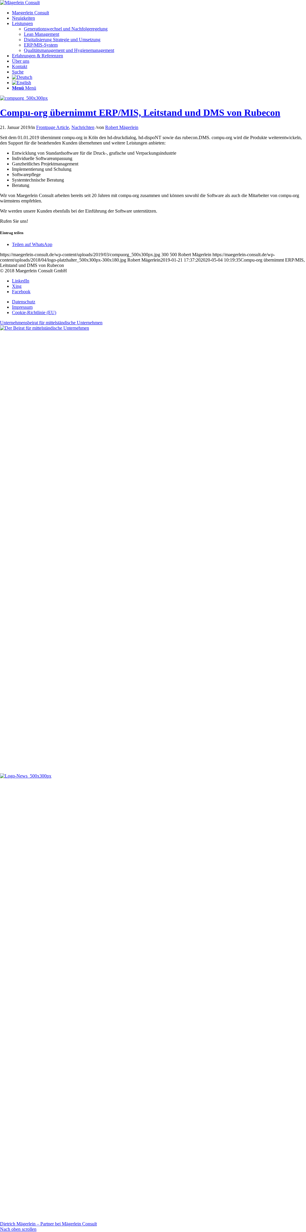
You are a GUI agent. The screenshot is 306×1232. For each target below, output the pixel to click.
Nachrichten (82, 127)
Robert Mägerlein (121, 127)
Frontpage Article (52, 127)
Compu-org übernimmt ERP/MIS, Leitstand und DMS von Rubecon (140, 112)
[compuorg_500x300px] (24, 98)
